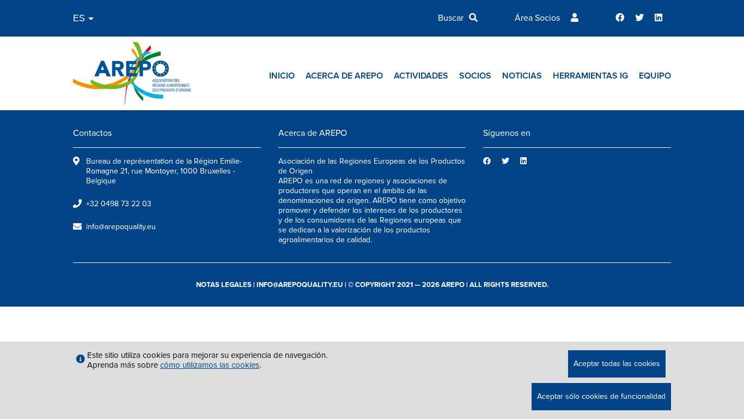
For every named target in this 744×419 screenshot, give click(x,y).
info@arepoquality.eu (121, 226)
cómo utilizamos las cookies (209, 365)
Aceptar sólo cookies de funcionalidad (601, 396)
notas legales (224, 284)
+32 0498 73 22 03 (118, 203)
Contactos (92, 133)
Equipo (655, 75)
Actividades (421, 75)
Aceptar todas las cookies (617, 363)
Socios (475, 75)
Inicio (282, 75)
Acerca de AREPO (344, 75)
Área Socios (537, 18)
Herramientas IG (590, 75)
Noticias (522, 75)
